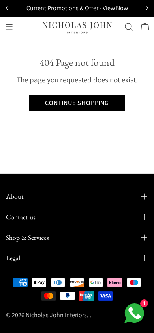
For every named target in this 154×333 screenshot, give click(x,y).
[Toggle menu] (9, 27)
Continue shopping (77, 103)
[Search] (129, 27)
